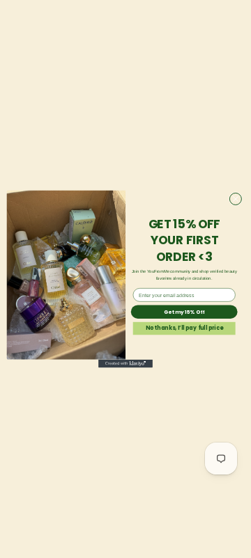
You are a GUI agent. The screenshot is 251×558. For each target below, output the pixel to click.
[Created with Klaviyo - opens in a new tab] (125, 364)
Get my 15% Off (184, 311)
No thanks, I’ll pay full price (184, 328)
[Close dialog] (235, 199)
